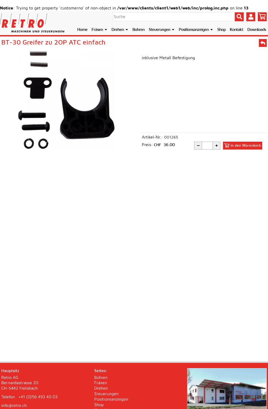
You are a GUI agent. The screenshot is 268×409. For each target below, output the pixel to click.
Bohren (138, 29)
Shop (221, 29)
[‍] (262, 16)
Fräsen (98, 29)
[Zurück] (263, 43)
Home (82, 29)
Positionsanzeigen (194, 29)
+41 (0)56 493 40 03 (38, 397)
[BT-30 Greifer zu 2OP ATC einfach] (66, 100)
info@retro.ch (14, 406)
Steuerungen (160, 29)
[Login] (250, 17)
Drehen (118, 29)
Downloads (256, 29)
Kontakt (236, 29)
